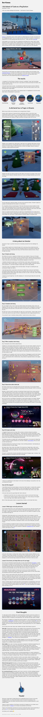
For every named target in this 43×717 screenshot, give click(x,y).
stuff (36, 39)
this (34, 39)
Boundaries (34, 562)
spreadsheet (11, 620)
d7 (6, 709)
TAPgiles (12, 705)
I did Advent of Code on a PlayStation (15, 7)
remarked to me (30, 526)
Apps (17, 714)
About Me (13, 714)
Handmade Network (6, 72)
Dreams (3, 36)
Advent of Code (25, 75)
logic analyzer (31, 440)
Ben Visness (6, 2)
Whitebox (10, 637)
